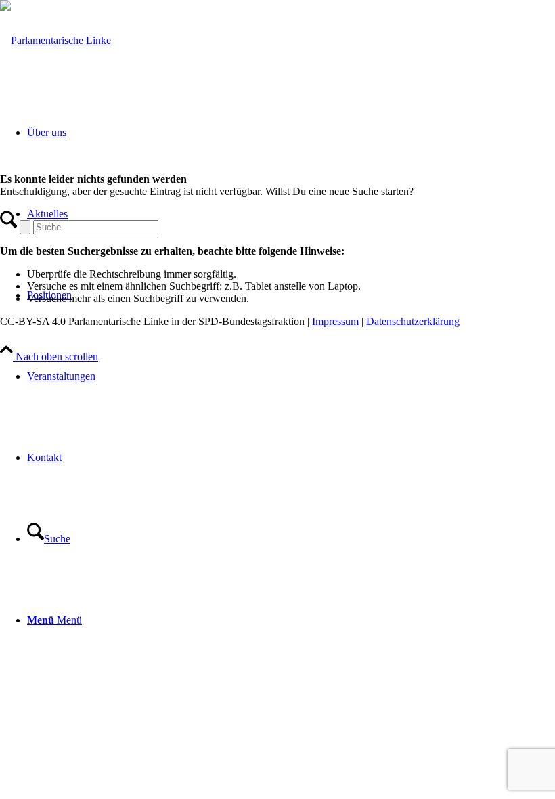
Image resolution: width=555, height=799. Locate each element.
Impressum (335, 321)
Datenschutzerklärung (413, 321)
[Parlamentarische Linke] (55, 40)
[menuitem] (291, 376)
